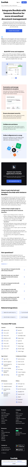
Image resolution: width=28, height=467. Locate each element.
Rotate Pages (21, 346)
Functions (3, 423)
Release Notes (19, 421)
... (19, 461)
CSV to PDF (6, 343)
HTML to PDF (6, 346)
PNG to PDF (6, 335)
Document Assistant (8, 383)
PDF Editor (3, 412)
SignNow (3, 437)
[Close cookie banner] (25, 461)
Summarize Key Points (7, 389)
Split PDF (20, 340)
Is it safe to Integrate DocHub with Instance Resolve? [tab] (10, 284)
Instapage (3, 440)
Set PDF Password (22, 389)
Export (19, 397)
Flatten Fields (21, 338)
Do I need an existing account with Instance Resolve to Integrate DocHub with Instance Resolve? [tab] (10, 299)
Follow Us (4, 453)
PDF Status (20, 369)
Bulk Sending (6, 374)
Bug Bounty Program (20, 423)
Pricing (2, 418)
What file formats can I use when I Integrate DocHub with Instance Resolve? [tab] (10, 277)
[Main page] (4, 2)
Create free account (14, 30)
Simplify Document (8, 386)
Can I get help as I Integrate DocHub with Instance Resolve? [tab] (10, 270)
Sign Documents (4, 415)
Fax (19, 366)
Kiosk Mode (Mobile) (6, 371)
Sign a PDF (6, 359)
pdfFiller (3, 434)
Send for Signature (7, 361)
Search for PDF (21, 394)
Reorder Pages (21, 348)
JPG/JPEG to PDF (7, 338)
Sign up (24, 2)
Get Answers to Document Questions (7, 394)
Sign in (18, 2)
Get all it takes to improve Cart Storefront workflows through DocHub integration (10, 317)
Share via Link (21, 361)
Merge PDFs (20, 343)
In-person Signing (7, 368)
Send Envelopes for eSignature (8, 365)
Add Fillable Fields (21, 335)
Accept (14, 463)
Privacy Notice (19, 415)
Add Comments (21, 359)
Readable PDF (21, 391)
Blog (2, 430)
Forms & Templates (5, 413)
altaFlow (3, 438)
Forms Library (4, 420)
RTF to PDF (6, 348)
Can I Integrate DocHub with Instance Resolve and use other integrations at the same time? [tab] (9, 291)
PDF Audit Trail (21, 383)
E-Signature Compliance (21, 418)
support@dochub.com (5, 447)
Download (20, 399)
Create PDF (20, 333)
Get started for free (14, 181)
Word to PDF (6, 330)
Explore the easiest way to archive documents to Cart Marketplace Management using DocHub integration (10, 312)
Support (17, 420)
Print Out (20, 402)
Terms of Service (19, 413)
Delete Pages (21, 351)
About (17, 412)
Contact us (3, 264)
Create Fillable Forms (21, 375)
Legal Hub (18, 417)
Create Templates (22, 372)
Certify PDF (20, 386)
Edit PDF (20, 330)
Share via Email (21, 364)
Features (3, 421)
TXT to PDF (6, 333)
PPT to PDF (6, 340)
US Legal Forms (4, 435)
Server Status (4, 417)
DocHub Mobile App (5, 432)
